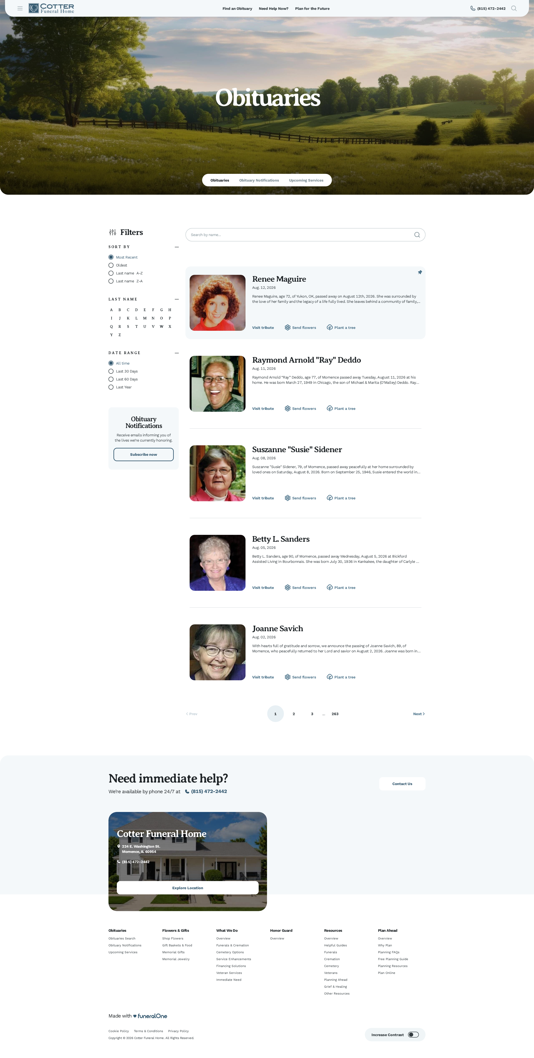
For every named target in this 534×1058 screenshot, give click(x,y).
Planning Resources (393, 966)
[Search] (417, 234)
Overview (223, 938)
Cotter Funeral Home (161, 833)
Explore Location (187, 888)
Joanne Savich (277, 628)
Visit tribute (263, 327)
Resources (333, 930)
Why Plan (385, 945)
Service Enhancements (233, 959)
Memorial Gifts (173, 952)
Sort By (119, 247)
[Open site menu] (20, 8)
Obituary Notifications (124, 945)
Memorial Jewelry (176, 959)
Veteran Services (229, 973)
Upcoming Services (122, 952)
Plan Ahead (387, 930)
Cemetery (331, 966)
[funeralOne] (152, 1016)
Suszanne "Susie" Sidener (297, 449)
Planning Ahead (335, 980)
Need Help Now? (273, 8)
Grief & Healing (335, 987)
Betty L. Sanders (280, 539)
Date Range (124, 353)
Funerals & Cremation (232, 945)
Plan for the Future (312, 8)
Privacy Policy (178, 1031)
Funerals (330, 952)
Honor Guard (281, 930)
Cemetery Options (230, 952)
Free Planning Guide (393, 959)
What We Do (227, 930)
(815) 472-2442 (209, 791)
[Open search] (514, 8)
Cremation (332, 959)
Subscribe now (143, 454)
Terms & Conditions (148, 1031)
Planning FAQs (388, 952)
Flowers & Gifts (175, 930)
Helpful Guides (335, 945)
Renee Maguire (279, 279)
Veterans (331, 973)
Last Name (123, 299)
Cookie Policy (118, 1031)
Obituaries (117, 930)
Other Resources (337, 993)
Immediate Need (228, 980)
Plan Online (386, 973)
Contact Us (402, 784)
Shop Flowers (172, 938)
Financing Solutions (231, 966)
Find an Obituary (237, 8)
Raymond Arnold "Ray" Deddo (306, 360)
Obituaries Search (121, 938)
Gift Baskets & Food (177, 945)
